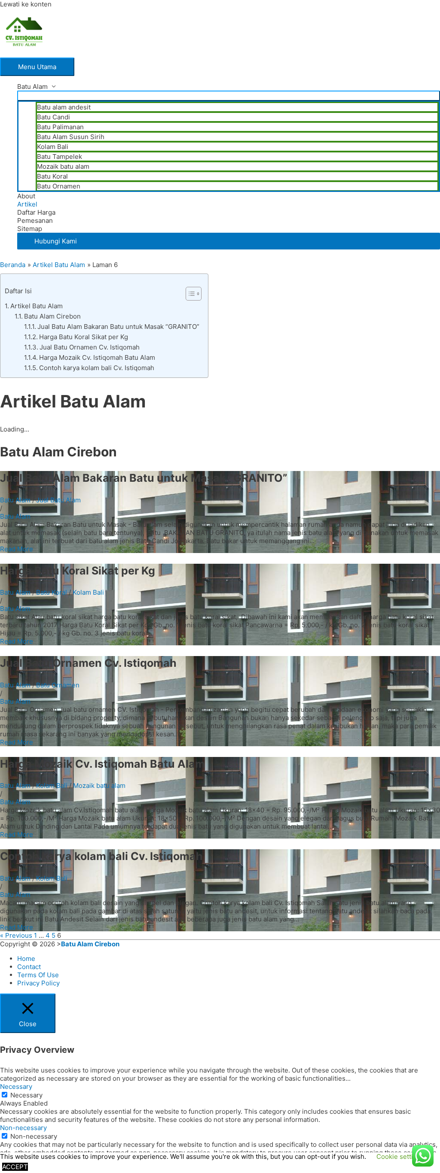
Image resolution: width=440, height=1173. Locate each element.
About (26, 196)
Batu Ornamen (58, 186)
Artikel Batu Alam (36, 306)
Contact (29, 967)
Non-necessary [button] (23, 1128)
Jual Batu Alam (58, 500)
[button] (228, 241)
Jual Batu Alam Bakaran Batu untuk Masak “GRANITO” (118, 326)
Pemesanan (35, 220)
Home (26, 958)
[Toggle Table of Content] (189, 293)
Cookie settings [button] (400, 1156)
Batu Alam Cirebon (52, 316)
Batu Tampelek (59, 156)
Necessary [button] (16, 1086)
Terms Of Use (38, 975)
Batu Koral (52, 176)
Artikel (27, 204)
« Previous (16, 935)
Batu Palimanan (60, 127)
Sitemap (29, 229)
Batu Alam (32, 86)
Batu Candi (53, 117)
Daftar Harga (36, 212)
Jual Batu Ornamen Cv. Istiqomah (90, 347)
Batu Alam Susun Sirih (70, 137)
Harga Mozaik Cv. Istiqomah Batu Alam (97, 357)
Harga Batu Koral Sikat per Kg (83, 337)
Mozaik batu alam (63, 166)
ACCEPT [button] (15, 1167)
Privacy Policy (38, 983)
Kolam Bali (52, 147)
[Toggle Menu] (228, 96)
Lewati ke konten (26, 4)
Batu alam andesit (64, 107)
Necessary (26, 1095)
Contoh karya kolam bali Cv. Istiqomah (96, 368)
